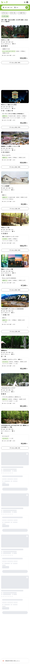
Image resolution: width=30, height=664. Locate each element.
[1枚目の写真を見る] (11, 37)
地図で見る (22, 13)
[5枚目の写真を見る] (19, 37)
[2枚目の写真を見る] (13, 37)
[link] (15, 44)
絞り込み (6, 13)
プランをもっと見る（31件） (15, 227)
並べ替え (14, 13)
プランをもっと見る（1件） (15, 424)
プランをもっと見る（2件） (15, 185)
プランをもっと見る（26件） (15, 266)
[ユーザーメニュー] (26, 2)
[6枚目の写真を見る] (20, 78)
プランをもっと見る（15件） (15, 143)
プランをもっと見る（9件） (15, 308)
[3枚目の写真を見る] (15, 37)
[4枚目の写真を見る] (17, 37)
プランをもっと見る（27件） (15, 104)
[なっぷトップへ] (4, 2)
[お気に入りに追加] (27, 27)
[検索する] (26, 7)
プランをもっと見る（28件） (15, 62)
